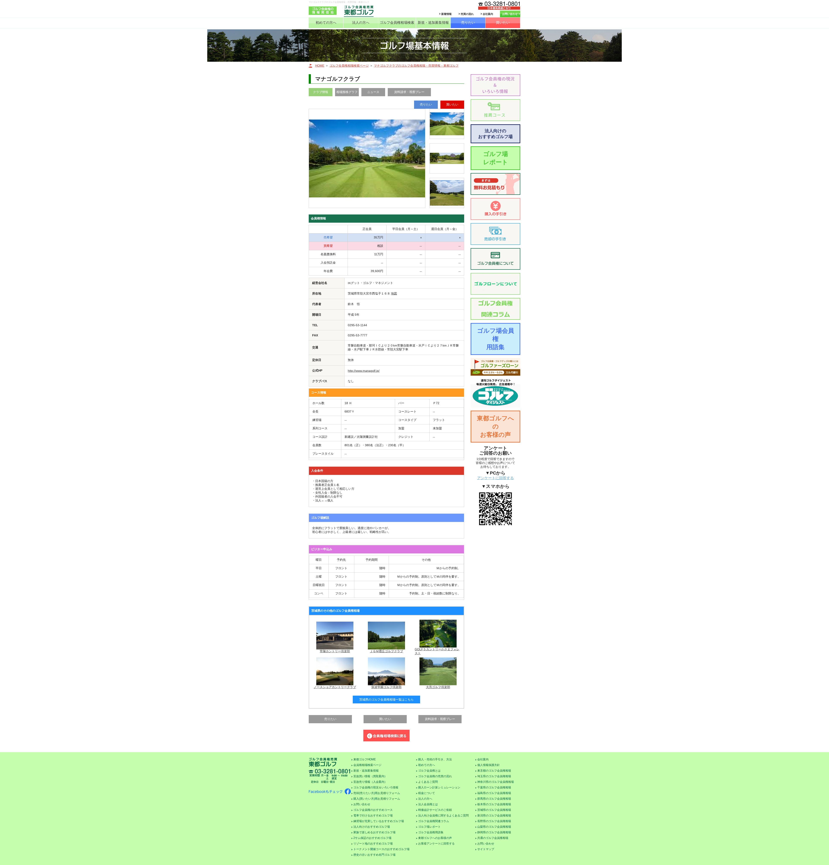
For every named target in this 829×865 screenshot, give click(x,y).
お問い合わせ (510, 14)
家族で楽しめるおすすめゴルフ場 (374, 832)
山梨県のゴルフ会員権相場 (494, 826)
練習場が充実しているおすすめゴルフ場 (378, 821)
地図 (394, 293)
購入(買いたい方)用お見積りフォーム (376, 798)
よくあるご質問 (428, 781)
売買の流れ (467, 14)
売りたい (468, 22)
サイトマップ (485, 849)
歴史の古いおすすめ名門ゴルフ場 (374, 854)
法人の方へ (360, 22)
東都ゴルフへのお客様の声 (495, 426)
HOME (319, 65)
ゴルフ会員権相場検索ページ (349, 65)
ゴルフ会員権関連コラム (433, 821)
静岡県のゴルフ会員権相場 (494, 832)
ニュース (373, 92)
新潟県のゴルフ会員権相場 (494, 815)
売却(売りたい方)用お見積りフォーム (376, 793)
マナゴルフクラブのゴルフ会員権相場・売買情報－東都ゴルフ (416, 65)
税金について (426, 793)
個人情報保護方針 (488, 765)
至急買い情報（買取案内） (370, 776)
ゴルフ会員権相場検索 (397, 22)
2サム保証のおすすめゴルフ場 (372, 838)
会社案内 (488, 14)
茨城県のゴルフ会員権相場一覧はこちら (386, 699)
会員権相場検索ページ (367, 765)
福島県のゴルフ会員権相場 (494, 793)
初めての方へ (326, 22)
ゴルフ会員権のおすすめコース (373, 809)
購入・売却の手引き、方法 (435, 759)
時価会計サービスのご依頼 (435, 809)
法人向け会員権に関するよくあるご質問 (443, 815)
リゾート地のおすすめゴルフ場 (373, 843)
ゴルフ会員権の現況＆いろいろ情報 (375, 787)
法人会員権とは (428, 804)
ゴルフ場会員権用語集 (495, 338)
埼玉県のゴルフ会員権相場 (494, 776)
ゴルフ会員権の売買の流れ (435, 776)
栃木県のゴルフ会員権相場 (494, 804)
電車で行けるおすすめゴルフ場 (373, 815)
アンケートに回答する (495, 478)
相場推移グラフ (347, 92)
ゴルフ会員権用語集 (430, 832)
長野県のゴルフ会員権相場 (494, 821)
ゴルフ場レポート (495, 158)
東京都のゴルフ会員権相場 (494, 770)
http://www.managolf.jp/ (364, 370)
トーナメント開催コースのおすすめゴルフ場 (381, 849)
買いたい (503, 22)
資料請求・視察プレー (409, 92)
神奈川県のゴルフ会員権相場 (495, 781)
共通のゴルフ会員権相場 (492, 838)
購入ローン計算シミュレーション (439, 787)
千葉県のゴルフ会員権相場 (494, 787)
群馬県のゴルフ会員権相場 (494, 798)
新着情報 (446, 14)
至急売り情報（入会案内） (370, 781)
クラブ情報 (320, 92)
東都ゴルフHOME (364, 759)
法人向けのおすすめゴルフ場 (495, 133)
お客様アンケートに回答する (436, 843)
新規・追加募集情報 (433, 22)
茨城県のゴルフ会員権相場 (494, 809)
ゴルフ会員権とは (429, 770)
